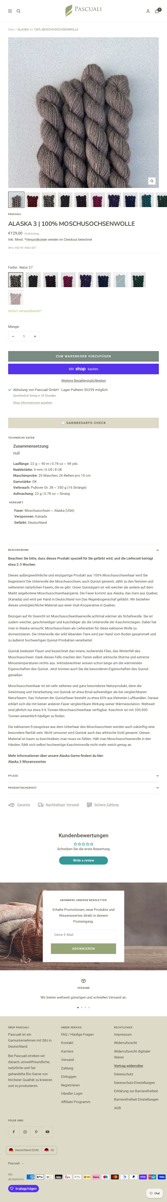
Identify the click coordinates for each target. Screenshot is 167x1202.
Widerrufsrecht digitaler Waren (132, 1054)
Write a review (83, 860)
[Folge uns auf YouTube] (47, 1131)
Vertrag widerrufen (128, 1066)
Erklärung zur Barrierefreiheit (136, 1091)
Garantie (23, 805)
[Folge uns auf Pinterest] (36, 1131)
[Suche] (18, 11)
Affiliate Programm (75, 1102)
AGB (117, 1108)
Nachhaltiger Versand (62, 805)
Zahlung (67, 1068)
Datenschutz (123, 1074)
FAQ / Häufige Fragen (77, 1034)
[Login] (148, 11)
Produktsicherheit (22, 787)
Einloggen (68, 1077)
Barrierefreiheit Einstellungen (136, 1099)
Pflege (13, 775)
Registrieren (70, 1085)
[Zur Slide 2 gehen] (81, 1007)
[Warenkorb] (157, 11)
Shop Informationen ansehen (32, 403)
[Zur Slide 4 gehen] (89, 1007)
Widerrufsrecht (125, 1043)
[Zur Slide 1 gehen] (78, 1007)
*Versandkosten (35, 239)
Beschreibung (18, 550)
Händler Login (71, 1093)
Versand (67, 1060)
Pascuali (14, 214)
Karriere (67, 1051)
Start (11, 29)
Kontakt (67, 1043)
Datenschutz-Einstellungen (134, 1083)
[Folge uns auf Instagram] (25, 1131)
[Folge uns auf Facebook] (13, 1131)
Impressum (123, 1034)
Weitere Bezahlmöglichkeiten (83, 381)
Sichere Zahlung (106, 805)
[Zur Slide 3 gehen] (85, 1007)
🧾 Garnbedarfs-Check (83, 423)
